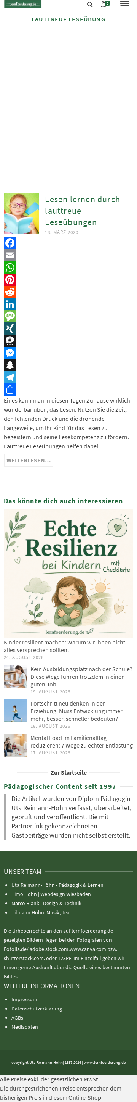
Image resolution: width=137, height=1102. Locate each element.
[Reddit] (68, 292)
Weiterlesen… (28, 460)
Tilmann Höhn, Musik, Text (41, 912)
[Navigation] (124, 4)
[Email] (68, 255)
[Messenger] (68, 353)
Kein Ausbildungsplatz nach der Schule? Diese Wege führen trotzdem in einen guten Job (81, 676)
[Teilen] (68, 389)
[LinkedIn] (68, 304)
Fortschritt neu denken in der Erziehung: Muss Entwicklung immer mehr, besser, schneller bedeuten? (76, 710)
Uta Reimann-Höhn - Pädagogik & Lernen (57, 884)
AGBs (17, 1017)
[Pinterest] (68, 280)
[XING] (68, 328)
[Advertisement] (68, 102)
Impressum (24, 999)
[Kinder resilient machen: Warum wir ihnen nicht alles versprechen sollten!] (68, 573)
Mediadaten (24, 1026)
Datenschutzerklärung (36, 1008)
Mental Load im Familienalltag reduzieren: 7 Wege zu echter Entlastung (81, 741)
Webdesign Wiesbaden (65, 894)
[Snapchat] (68, 365)
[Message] (68, 316)
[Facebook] (68, 243)
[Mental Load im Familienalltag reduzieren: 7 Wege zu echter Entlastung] (15, 745)
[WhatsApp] (68, 267)
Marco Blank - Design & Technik (46, 903)
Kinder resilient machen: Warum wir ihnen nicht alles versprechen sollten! (64, 646)
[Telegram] (68, 377)
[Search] (90, 4)
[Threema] (68, 341)
